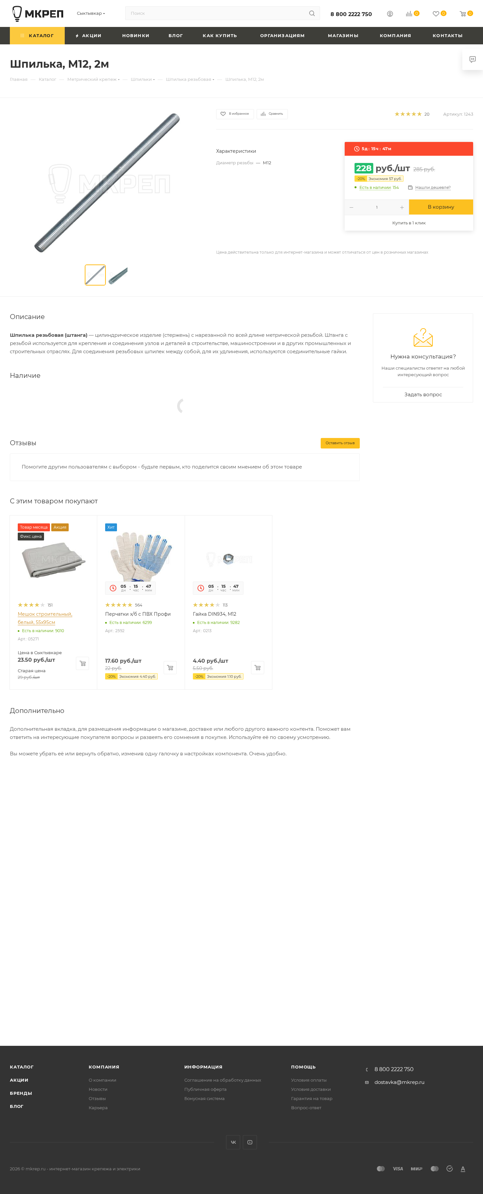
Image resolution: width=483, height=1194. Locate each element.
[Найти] (312, 13)
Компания (104, 1066)
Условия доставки (311, 1089)
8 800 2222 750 (351, 14)
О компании (102, 1080)
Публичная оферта (205, 1089)
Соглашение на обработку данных (222, 1080)
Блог (17, 1106)
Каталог (22, 1066)
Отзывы (97, 1098)
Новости (98, 1089)
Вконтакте (233, 1142)
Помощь (303, 1066)
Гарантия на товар (312, 1098)
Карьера (98, 1107)
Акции (19, 1080)
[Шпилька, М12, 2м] (107, 183)
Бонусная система (204, 1098)
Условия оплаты (309, 1080)
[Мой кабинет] (390, 15)
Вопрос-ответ (306, 1107)
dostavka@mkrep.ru (400, 1082)
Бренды (21, 1093)
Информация (203, 1066)
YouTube (250, 1142)
